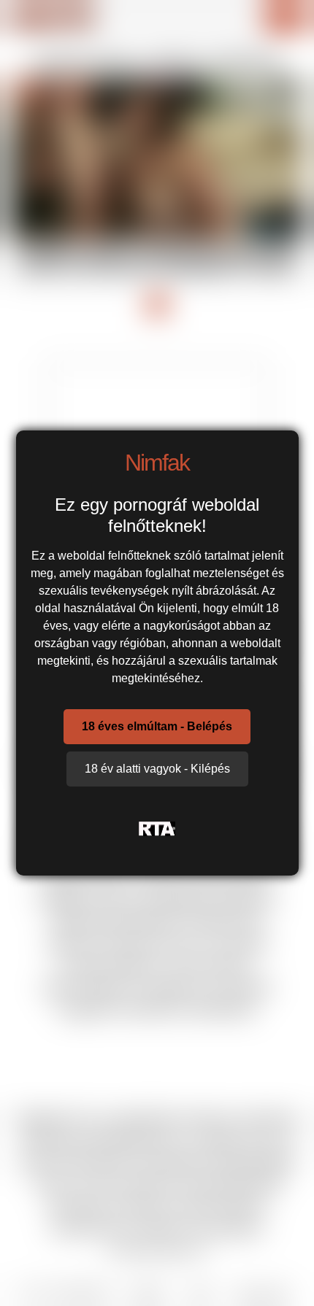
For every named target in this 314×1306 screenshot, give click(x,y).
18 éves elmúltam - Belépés (157, 726)
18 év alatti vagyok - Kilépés (157, 768)
